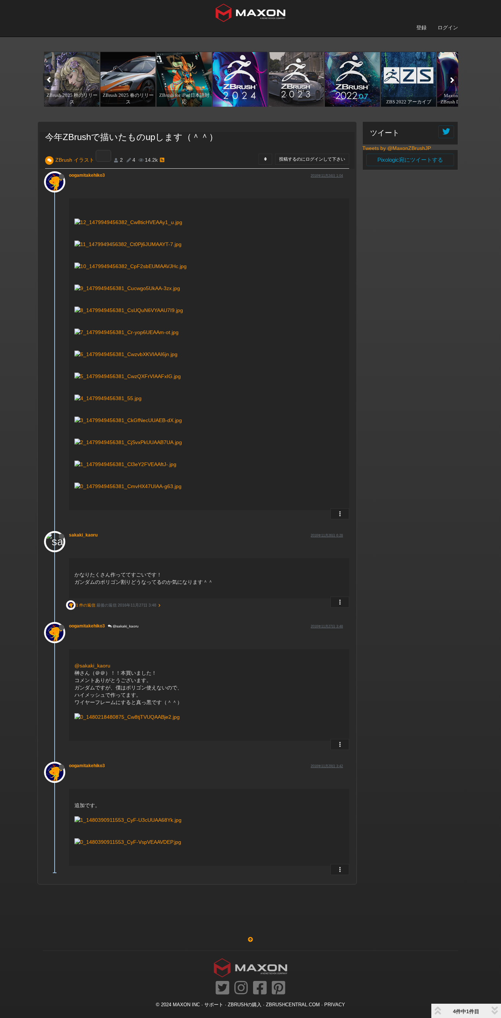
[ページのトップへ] (250, 939)
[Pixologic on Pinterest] (278, 988)
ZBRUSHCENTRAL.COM (293, 1004)
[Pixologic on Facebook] (260, 988)
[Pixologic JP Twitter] (222, 988)
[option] (71, 79)
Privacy (334, 1004)
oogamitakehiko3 (87, 175)
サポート (213, 1004)
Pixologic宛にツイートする (410, 160)
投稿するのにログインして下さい (312, 159)
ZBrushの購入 (245, 1004)
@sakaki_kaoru (125, 626)
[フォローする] (446, 131)
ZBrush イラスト (74, 160)
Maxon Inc (186, 1004)
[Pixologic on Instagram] (241, 988)
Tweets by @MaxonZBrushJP (396, 148)
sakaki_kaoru (83, 535)
